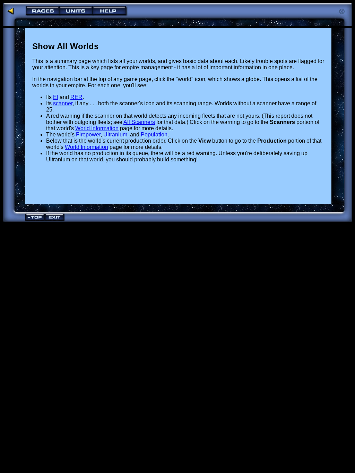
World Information (97, 128)
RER (76, 97)
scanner (62, 103)
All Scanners (139, 122)
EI (55, 97)
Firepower (88, 134)
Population (154, 134)
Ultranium (115, 134)
